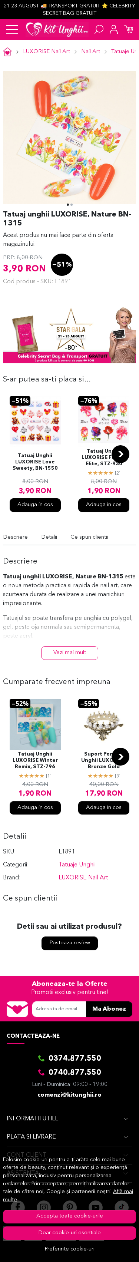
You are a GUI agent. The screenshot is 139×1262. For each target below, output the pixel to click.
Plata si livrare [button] (31, 1137)
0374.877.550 (75, 1059)
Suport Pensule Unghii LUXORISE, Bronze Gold (103, 760)
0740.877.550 (75, 1073)
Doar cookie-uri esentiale (69, 1233)
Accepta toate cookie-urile (69, 1216)
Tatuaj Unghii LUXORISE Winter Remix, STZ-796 (35, 760)
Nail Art (90, 51)
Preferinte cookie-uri (70, 1249)
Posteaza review (69, 943)
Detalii (49, 537)
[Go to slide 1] (68, 205)
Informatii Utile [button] (33, 1119)
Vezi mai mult (69, 652)
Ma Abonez (109, 1009)
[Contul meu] (113, 29)
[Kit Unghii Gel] (57, 29)
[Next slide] (120, 454)
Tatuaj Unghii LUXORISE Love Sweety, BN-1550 (35, 462)
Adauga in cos (35, 505)
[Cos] (128, 29)
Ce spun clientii (89, 537)
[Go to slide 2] (71, 205)
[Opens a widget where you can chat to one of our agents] (111, 1249)
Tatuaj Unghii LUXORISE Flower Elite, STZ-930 (104, 457)
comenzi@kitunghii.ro (69, 1095)
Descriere (15, 537)
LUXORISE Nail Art (46, 51)
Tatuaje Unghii (77, 865)
